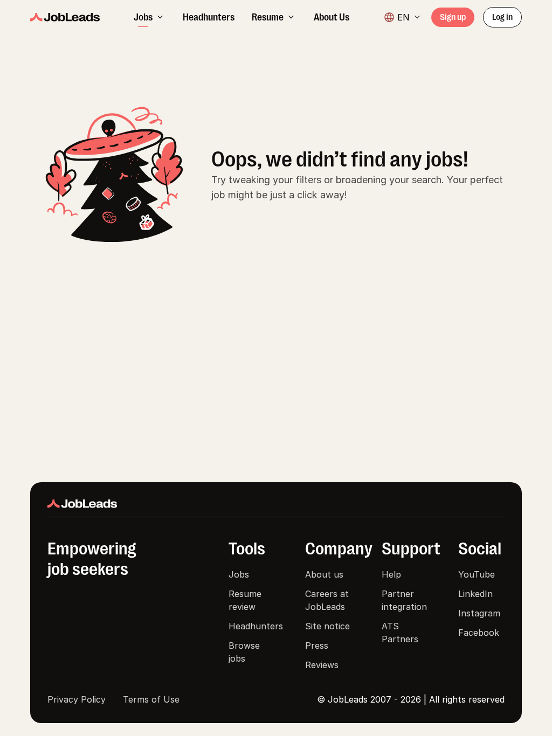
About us (324, 574)
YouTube (476, 574)
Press (316, 645)
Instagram (479, 613)
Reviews (322, 664)
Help (391, 574)
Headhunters (256, 626)
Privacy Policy (76, 699)
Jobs (239, 574)
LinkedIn (475, 593)
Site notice (327, 626)
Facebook (478, 632)
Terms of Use (151, 699)
